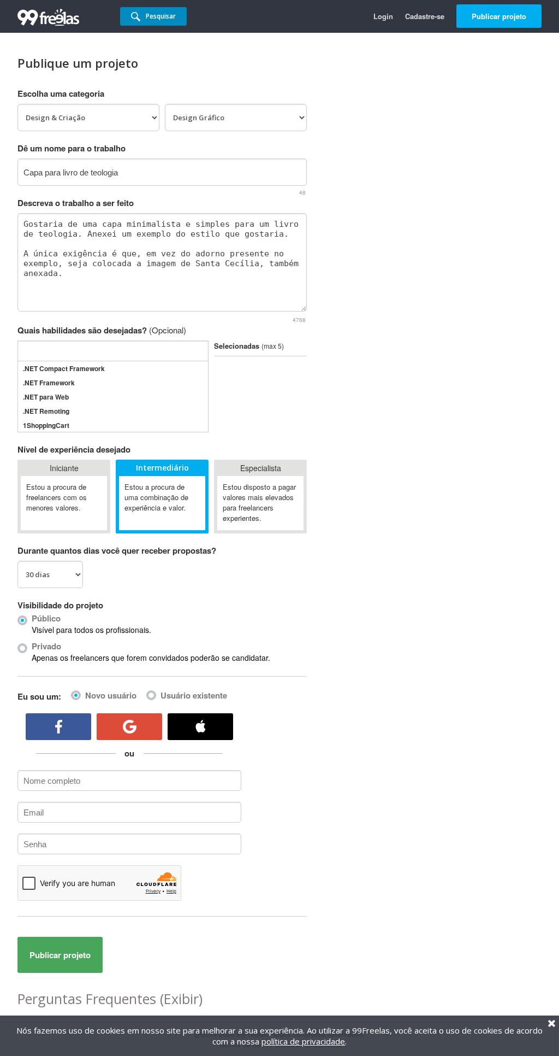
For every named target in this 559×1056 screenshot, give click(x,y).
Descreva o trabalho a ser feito (75, 203)
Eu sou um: (39, 696)
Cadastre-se (424, 16)
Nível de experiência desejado (73, 449)
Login (383, 16)
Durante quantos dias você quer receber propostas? (116, 550)
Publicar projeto (499, 16)
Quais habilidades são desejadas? (101, 330)
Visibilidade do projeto (60, 605)
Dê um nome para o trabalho (71, 148)
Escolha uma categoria (60, 93)
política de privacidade (303, 1041)
